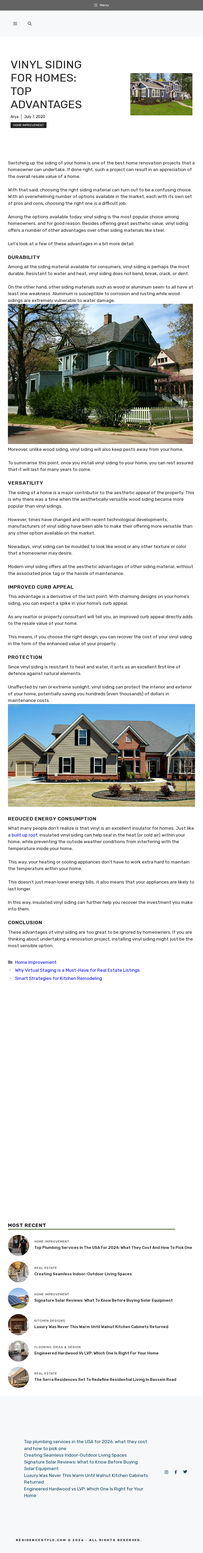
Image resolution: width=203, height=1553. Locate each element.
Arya (15, 117)
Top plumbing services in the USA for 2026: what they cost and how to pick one (113, 1247)
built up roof (24, 835)
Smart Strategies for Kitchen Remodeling (58, 978)
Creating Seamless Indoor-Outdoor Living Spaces (83, 1274)
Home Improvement (28, 125)
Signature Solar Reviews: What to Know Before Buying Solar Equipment (103, 1300)
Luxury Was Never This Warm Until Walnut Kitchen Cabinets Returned (101, 1326)
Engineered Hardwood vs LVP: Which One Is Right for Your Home (96, 1353)
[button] (29, 24)
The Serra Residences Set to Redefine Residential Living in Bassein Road (105, 1379)
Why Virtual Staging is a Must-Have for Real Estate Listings (77, 970)
